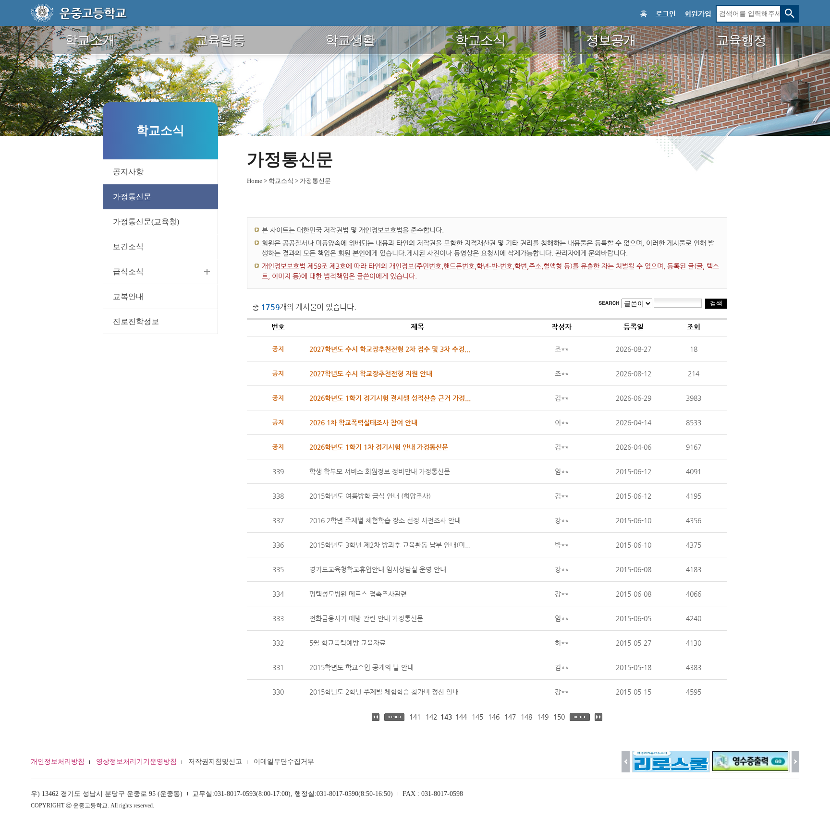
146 (494, 717)
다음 (796, 761)
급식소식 (128, 271)
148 (526, 717)
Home (254, 180)
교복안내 (128, 296)
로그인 (666, 14)
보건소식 (128, 246)
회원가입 (697, 14)
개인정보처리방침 (58, 761)
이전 (626, 761)
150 (559, 717)
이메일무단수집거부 (284, 761)
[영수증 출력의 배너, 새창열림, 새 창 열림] (751, 761)
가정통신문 (132, 196)
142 (431, 717)
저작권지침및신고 (215, 761)
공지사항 (128, 172)
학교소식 (281, 180)
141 (415, 717)
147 (510, 717)
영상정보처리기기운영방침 (136, 761)
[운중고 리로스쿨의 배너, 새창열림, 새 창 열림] (671, 761)
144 (461, 717)
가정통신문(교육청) (146, 221)
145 (477, 717)
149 (543, 717)
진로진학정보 (136, 321)
